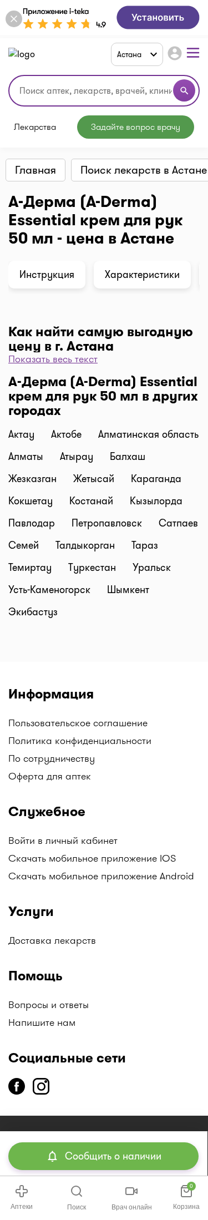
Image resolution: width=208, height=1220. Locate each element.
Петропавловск (107, 523)
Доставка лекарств (52, 940)
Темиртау (30, 567)
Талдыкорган (85, 545)
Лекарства (35, 127)
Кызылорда (156, 501)
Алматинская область (148, 434)
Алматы (25, 456)
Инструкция (46, 274)
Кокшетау (30, 501)
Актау (21, 434)
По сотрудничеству (51, 758)
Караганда (156, 479)
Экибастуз (33, 612)
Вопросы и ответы (48, 1005)
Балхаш (127, 456)
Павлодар (31, 523)
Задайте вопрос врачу (135, 126)
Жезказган (32, 479)
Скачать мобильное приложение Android (101, 876)
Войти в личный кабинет (63, 840)
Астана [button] (129, 54)
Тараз (144, 545)
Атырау (76, 456)
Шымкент (128, 590)
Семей (23, 545)
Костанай (91, 501)
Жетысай (93, 479)
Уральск (152, 567)
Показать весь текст (53, 359)
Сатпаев (178, 523)
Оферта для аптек (49, 776)
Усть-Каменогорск (49, 590)
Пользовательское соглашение (78, 723)
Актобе (66, 434)
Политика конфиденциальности (79, 740)
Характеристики (142, 274)
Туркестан (92, 567)
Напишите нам (41, 1022)
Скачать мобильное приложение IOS (92, 858)
